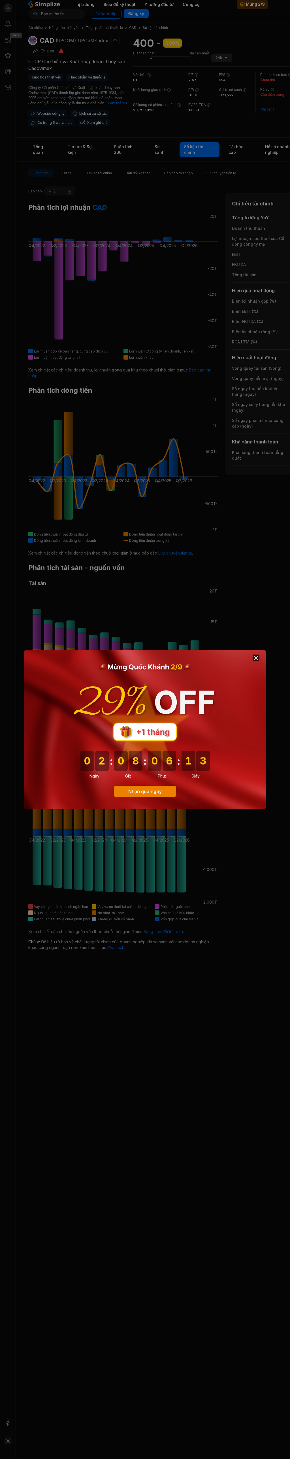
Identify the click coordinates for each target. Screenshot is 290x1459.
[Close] (256, 658)
